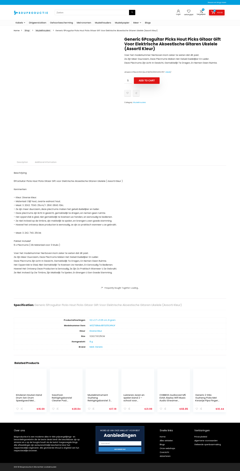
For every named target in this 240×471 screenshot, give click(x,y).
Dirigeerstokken (37, 22)
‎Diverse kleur (96, 331)
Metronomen (84, 22)
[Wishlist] (188, 11)
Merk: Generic (96, 347)
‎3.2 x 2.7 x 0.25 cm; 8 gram (103, 320)
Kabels (19, 22)
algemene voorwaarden (206, 440)
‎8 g (91, 341)
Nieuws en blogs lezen (217, 2)
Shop (27, 30)
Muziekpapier (122, 22)
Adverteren (165, 456)
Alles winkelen (166, 440)
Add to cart (147, 80)
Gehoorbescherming (61, 22)
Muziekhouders (103, 22)
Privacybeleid (200, 436)
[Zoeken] (132, 12)
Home (17, 30)
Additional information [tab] (46, 162)
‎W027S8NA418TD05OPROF (102, 325)
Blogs (148, 22)
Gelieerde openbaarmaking (207, 444)
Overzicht (164, 452)
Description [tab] (22, 162)
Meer (136, 22)
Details (167, 72)
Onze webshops (167, 448)
